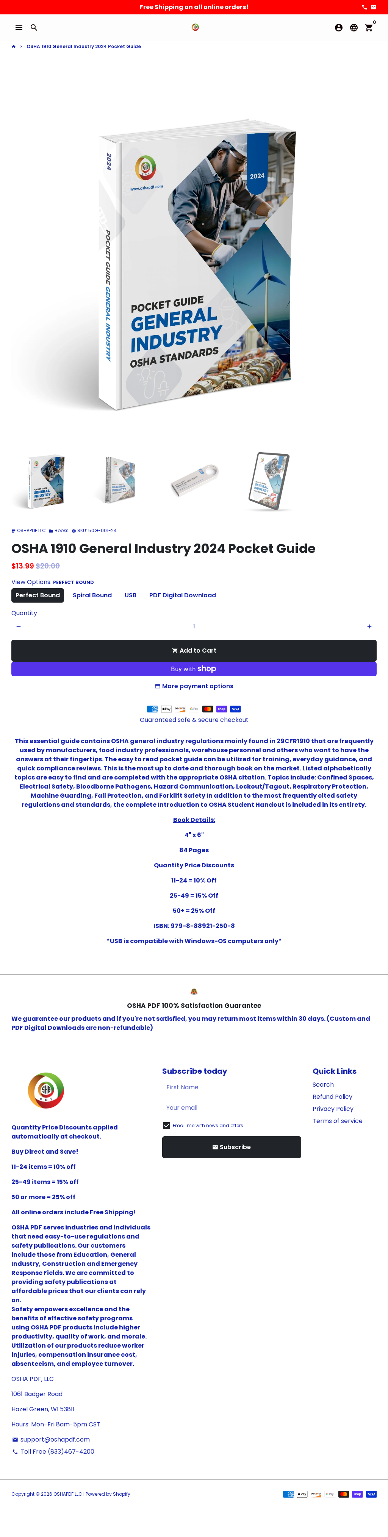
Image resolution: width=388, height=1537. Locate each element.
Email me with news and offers (208, 1125)
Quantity (24, 613)
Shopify (121, 1494)
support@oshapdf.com (51, 1439)
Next (366, 257)
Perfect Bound (38, 595)
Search (323, 1084)
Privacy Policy (333, 1108)
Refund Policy (332, 1096)
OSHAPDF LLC (67, 1494)
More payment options (197, 686)
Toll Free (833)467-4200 (53, 1451)
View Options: (52, 582)
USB (130, 595)
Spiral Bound (92, 595)
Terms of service (338, 1121)
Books (59, 530)
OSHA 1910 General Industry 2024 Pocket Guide (84, 46)
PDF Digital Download (182, 595)
